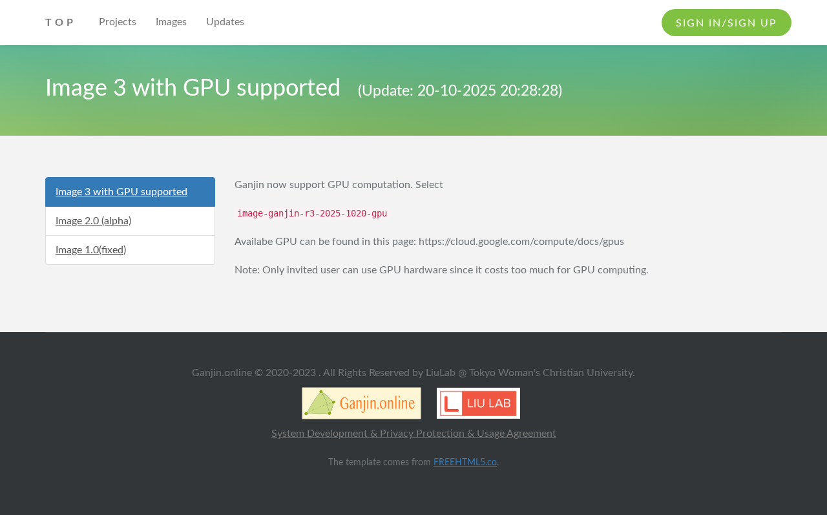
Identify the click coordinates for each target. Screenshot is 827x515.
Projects (117, 22)
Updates (225, 22)
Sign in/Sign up (726, 23)
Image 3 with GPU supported (121, 192)
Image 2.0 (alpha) (93, 221)
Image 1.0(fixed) (91, 250)
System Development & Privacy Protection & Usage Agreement (413, 433)
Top (60, 22)
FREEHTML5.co (465, 462)
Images (171, 22)
